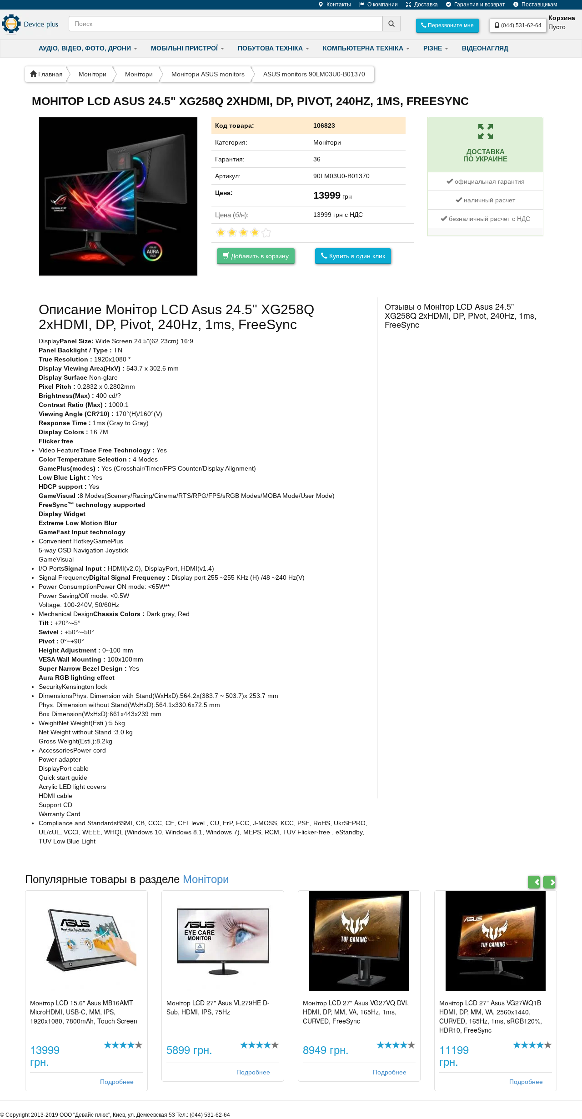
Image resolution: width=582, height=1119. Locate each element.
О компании (382, 4)
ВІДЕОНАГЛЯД (485, 48)
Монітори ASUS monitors (208, 74)
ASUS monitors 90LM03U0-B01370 (314, 74)
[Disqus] (464, 447)
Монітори (92, 74)
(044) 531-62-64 (521, 25)
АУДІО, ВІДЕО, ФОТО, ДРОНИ (86, 48)
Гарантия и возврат (479, 4)
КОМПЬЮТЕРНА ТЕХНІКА (364, 48)
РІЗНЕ (433, 48)
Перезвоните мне (450, 25)
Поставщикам (538, 4)
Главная (49, 74)
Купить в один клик (356, 256)
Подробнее (117, 1081)
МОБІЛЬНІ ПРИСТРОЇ (185, 48)
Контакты (338, 4)
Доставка (425, 4)
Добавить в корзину (259, 256)
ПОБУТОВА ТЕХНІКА (271, 48)
